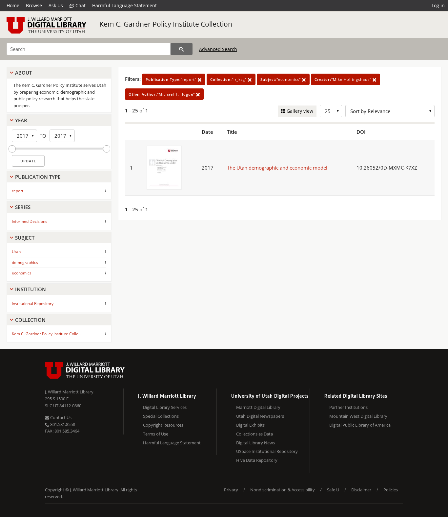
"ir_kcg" (229, 79)
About (23, 72)
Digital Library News (255, 443)
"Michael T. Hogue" (162, 94)
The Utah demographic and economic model (277, 167)
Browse (34, 5)
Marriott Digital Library (258, 407)
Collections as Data (254, 434)
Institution (30, 289)
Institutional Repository (32, 303)
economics (21, 273)
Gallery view (299, 111)
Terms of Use (155, 434)
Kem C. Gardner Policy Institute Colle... (46, 334)
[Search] (182, 49)
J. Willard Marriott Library (69, 392)
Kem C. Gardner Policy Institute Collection (165, 24)
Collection (30, 320)
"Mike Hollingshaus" (344, 79)
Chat (80, 5)
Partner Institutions (348, 407)
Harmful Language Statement (124, 5)
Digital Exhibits (250, 425)
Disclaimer (361, 490)
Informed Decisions (29, 221)
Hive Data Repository (256, 460)
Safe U (333, 490)
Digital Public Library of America (360, 425)
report (17, 191)
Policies (390, 490)
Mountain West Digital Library (358, 416)
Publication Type (37, 177)
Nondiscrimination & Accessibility (282, 490)
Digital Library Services (165, 407)
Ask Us (56, 5)
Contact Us (60, 417)
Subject (24, 237)
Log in (438, 5)
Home (13, 5)
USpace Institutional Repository (267, 451)
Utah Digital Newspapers (260, 416)
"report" (172, 79)
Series (23, 207)
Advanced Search (218, 49)
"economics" (281, 79)
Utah (16, 251)
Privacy (231, 490)
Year (21, 120)
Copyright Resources (163, 425)
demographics (25, 262)
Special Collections (161, 416)
